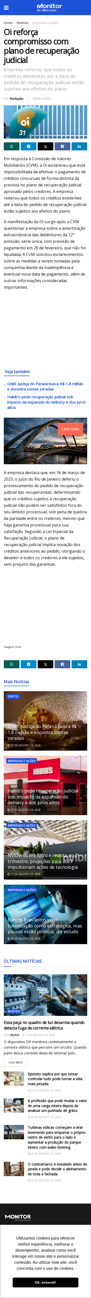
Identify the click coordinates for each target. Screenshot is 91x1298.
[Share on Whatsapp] (11, 146)
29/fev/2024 (41, 98)
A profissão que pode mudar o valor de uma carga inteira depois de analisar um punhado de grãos (57, 1105)
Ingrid (14, 1035)
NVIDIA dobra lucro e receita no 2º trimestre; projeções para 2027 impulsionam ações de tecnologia (43, 861)
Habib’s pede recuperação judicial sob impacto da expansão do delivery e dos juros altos (46, 402)
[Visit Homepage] (49, 7)
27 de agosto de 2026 (25, 745)
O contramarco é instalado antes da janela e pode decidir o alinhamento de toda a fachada (57, 1169)
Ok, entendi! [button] (45, 1282)
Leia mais (18, 1061)
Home (8, 23)
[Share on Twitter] (45, 146)
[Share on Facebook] (62, 146)
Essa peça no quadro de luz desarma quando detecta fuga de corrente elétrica (44, 1025)
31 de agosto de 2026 (39, 1035)
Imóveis (14, 1011)
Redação (17, 98)
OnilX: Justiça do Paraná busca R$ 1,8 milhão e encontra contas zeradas (45, 386)
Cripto (13, 696)
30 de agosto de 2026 (45, 1117)
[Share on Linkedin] (79, 146)
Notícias (22, 23)
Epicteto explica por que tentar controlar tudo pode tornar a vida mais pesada (55, 1079)
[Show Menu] (6, 7)
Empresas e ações (45, 23)
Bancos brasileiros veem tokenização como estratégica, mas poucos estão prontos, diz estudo (45, 926)
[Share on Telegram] (28, 146)
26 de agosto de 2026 (25, 938)
